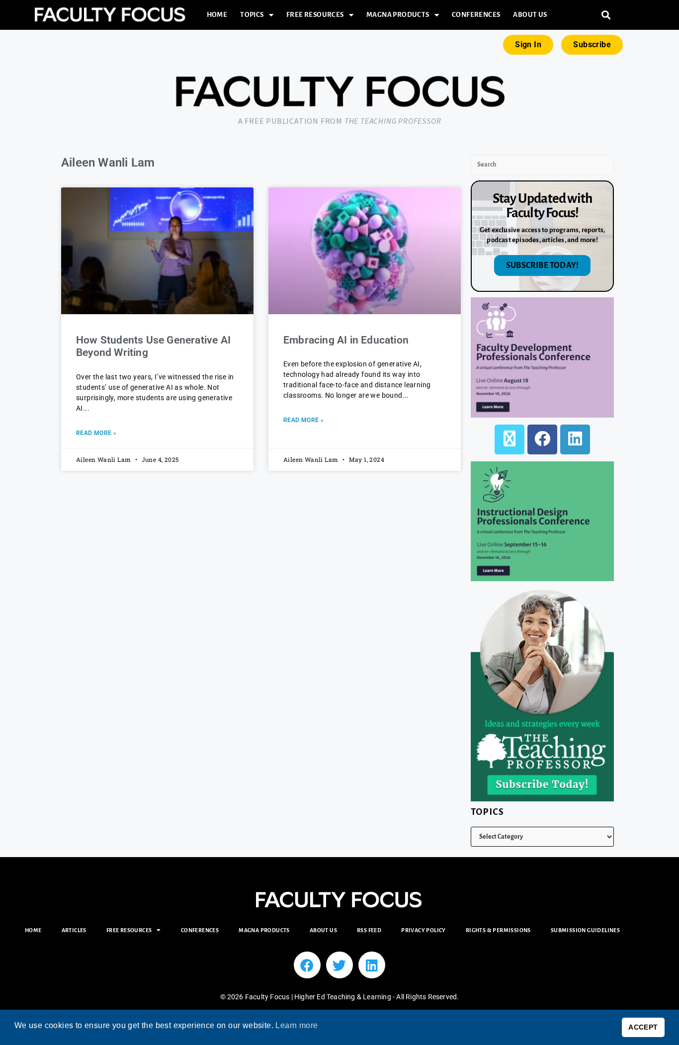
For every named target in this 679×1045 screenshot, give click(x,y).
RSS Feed (369, 930)
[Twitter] (339, 965)
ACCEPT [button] (643, 1027)
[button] (606, 15)
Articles (74, 930)
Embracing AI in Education (347, 340)
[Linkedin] (371, 965)
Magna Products (397, 14)
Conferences (476, 14)
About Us (530, 14)
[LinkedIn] (575, 439)
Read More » (96, 433)
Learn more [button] (296, 1025)
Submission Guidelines (585, 930)
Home (217, 14)
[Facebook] (542, 439)
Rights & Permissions (498, 930)
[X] (509, 439)
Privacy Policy (423, 930)
